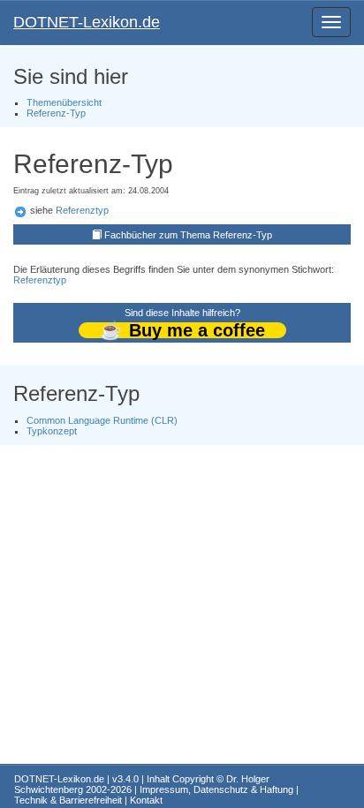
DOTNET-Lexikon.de (86, 22)
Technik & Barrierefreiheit (68, 800)
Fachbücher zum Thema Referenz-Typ (188, 235)
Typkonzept (52, 431)
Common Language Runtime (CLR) (102, 420)
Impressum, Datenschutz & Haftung (216, 789)
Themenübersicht (64, 102)
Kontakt (146, 800)
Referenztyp (82, 210)
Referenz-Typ (56, 113)
